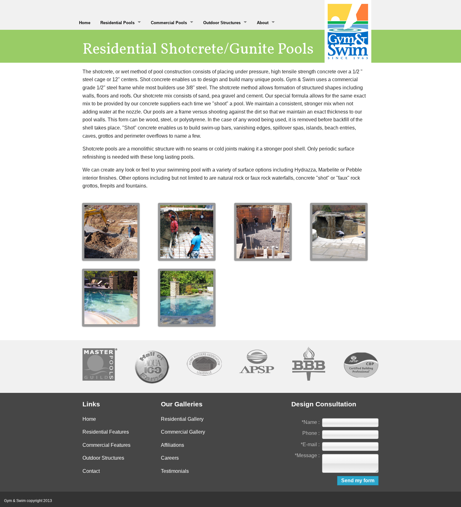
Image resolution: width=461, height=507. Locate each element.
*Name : (311, 422)
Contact (91, 471)
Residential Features (105, 432)
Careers (170, 458)
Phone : (311, 433)
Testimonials (175, 471)
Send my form (357, 480)
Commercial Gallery (183, 432)
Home (84, 22)
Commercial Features (106, 445)
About (262, 22)
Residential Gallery (182, 419)
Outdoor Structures (222, 22)
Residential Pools (117, 22)
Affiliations (172, 445)
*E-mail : (310, 444)
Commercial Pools (169, 22)
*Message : (307, 455)
